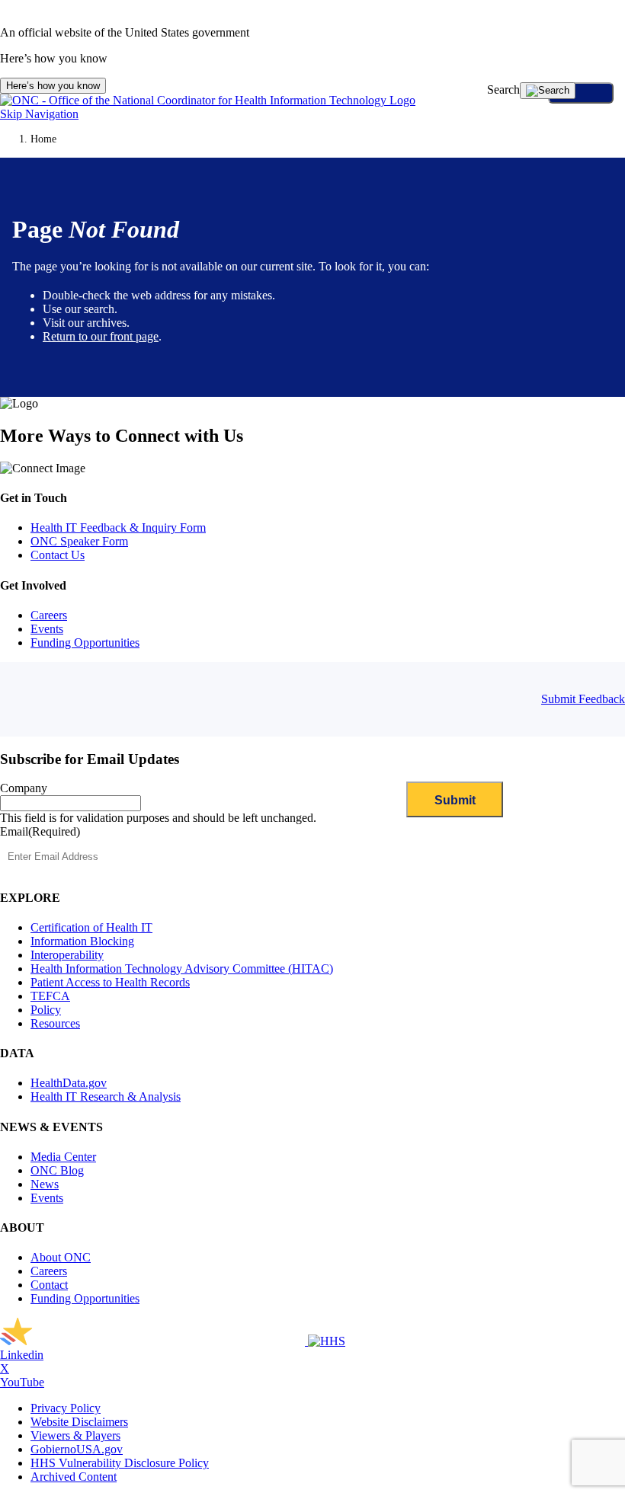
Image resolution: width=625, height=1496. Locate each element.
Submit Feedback (583, 698)
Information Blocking (82, 941)
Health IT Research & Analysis (105, 1096)
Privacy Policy (65, 1408)
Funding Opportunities (84, 642)
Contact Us (57, 554)
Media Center (63, 1156)
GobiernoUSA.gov (76, 1449)
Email (40, 831)
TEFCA (50, 995)
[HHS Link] (326, 1341)
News (44, 1184)
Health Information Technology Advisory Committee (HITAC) (181, 968)
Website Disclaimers (79, 1421)
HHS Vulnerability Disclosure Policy (119, 1462)
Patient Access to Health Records (110, 982)
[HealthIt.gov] (207, 100)
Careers (48, 615)
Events (46, 628)
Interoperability (67, 954)
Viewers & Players (75, 1435)
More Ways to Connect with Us (121, 436)
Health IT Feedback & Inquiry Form (118, 527)
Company (23, 788)
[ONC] (154, 1341)
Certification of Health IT (91, 927)
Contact (49, 1284)
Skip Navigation (39, 113)
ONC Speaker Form (79, 541)
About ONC (60, 1257)
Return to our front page (101, 336)
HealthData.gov (68, 1082)
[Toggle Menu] (581, 93)
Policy (45, 1009)
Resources (55, 1023)
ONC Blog (57, 1170)
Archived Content (73, 1476)
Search (503, 89)
